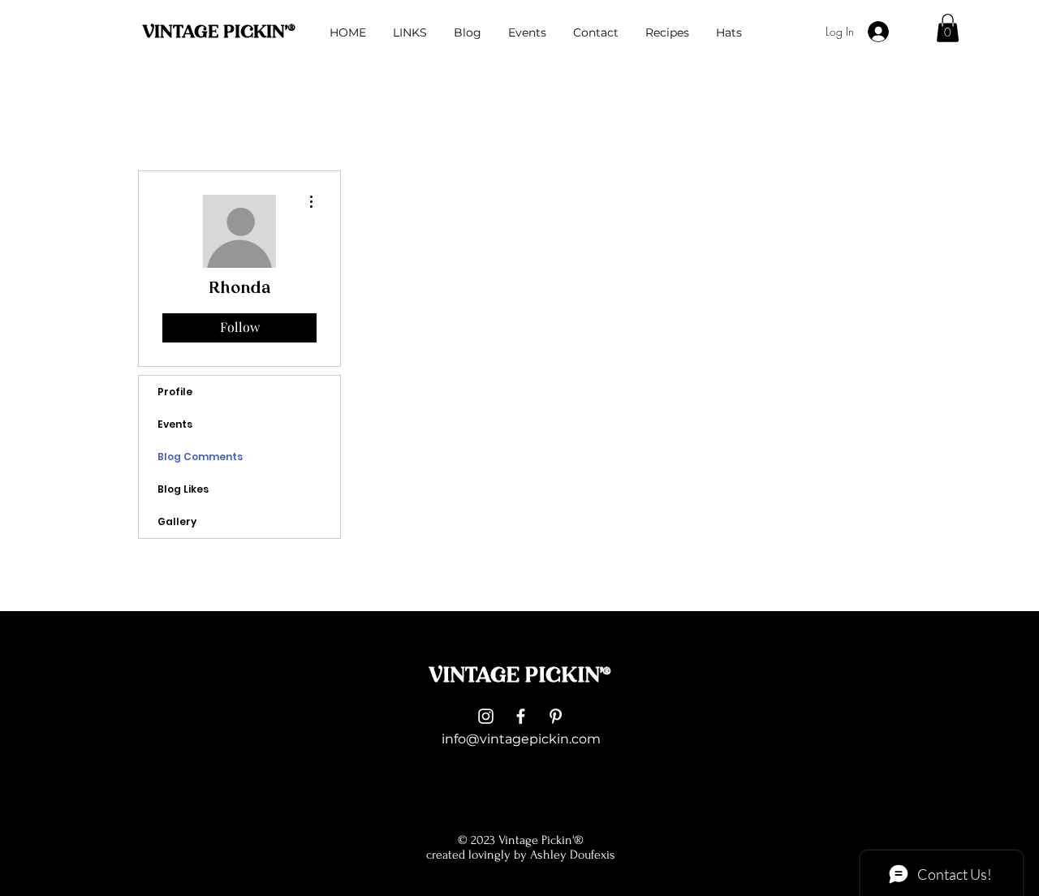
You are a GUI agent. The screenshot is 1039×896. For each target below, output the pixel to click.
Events (174, 424)
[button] (947, 28)
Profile (174, 391)
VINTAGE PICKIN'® (218, 33)
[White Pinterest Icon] (555, 716)
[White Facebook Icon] (521, 716)
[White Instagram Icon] (486, 716)
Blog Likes (183, 489)
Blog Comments (200, 456)
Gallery (176, 521)
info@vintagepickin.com (521, 739)
